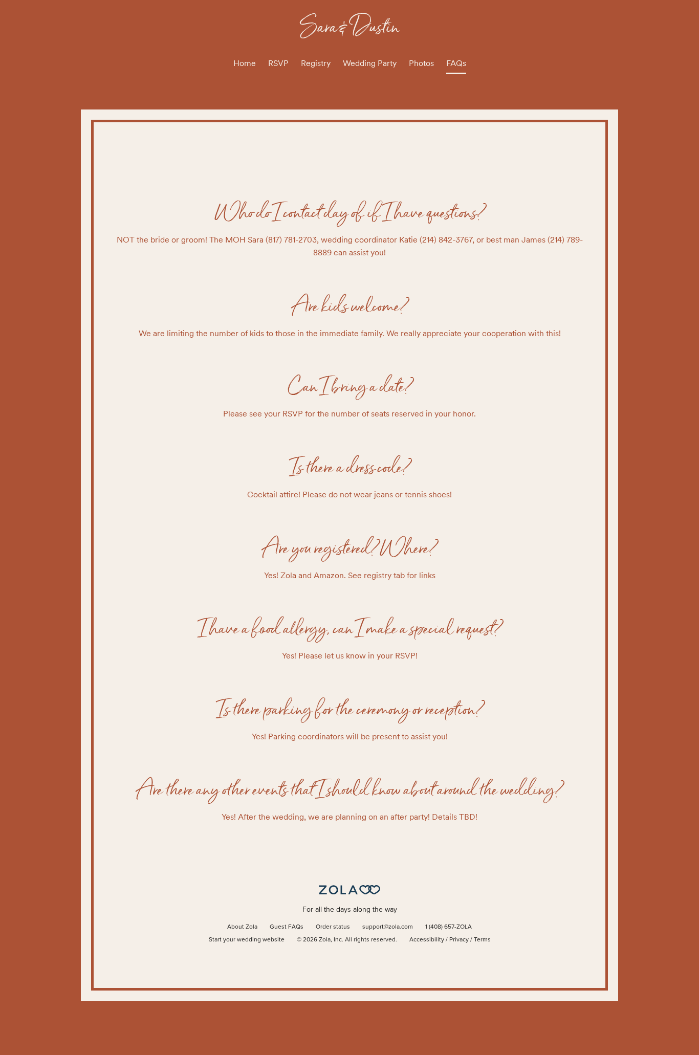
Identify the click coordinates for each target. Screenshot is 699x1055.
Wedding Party (370, 63)
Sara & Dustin (349, 26)
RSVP (278, 63)
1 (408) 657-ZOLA (448, 927)
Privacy (459, 940)
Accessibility (426, 940)
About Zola (242, 927)
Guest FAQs (286, 927)
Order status (333, 927)
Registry (316, 63)
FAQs (456, 63)
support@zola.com (387, 927)
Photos (421, 63)
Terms (482, 940)
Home (244, 63)
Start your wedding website (247, 940)
